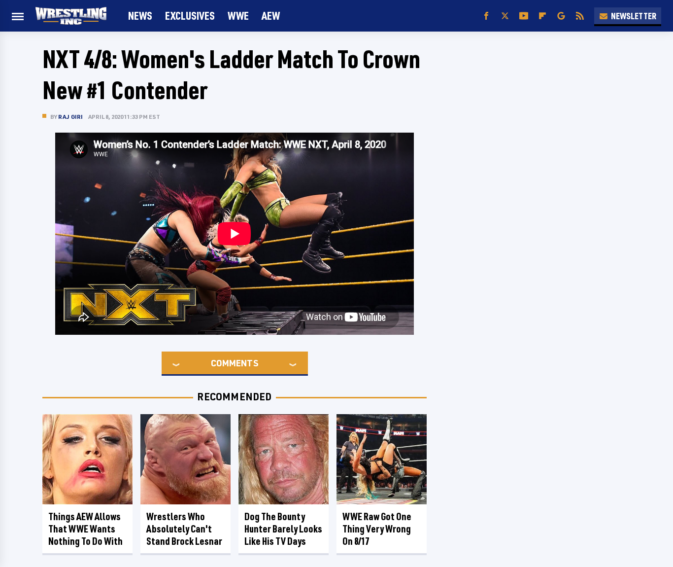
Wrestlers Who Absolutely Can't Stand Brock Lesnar (184, 528)
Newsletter (633, 15)
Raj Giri (70, 116)
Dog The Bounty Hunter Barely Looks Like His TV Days (283, 528)
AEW (271, 15)
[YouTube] (523, 16)
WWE (238, 15)
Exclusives (190, 15)
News (140, 15)
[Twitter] (505, 16)
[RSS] (579, 16)
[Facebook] (486, 16)
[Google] (561, 16)
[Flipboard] (542, 16)
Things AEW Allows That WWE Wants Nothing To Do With (85, 528)
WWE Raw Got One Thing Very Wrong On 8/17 (376, 528)
